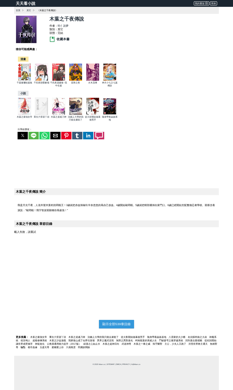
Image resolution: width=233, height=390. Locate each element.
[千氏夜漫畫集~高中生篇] (58, 80)
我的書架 (200, 3)
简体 (213, 3)
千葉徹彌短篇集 (24, 82)
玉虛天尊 (45, 347)
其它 (29, 10)
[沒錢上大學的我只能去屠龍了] (75, 114)
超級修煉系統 (40, 340)
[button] (23, 135)
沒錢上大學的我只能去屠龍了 (103, 337)
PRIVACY (126, 364)
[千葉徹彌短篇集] (24, 80)
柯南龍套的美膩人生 (146, 340)
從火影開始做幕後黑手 (133, 337)
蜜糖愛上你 (58, 347)
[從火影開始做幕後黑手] (92, 114)
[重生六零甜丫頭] (41, 114)
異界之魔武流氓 (105, 340)
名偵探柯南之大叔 (198, 337)
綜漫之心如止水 (92, 343)
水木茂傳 (92, 82)
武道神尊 (127, 343)
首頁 (18, 10)
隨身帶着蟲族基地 (157, 337)
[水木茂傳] (92, 80)
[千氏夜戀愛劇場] (41, 80)
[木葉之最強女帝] (24, 114)
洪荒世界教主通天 (198, 343)
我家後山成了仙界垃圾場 (81, 340)
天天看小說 (25, 3)
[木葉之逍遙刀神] (58, 114)
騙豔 (23, 347)
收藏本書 (63, 39)
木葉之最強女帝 (24, 117)
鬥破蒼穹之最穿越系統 (171, 340)
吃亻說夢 (63, 25)
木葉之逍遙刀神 (58, 117)
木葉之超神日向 (111, 343)
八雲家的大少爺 (177, 337)
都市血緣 (33, 347)
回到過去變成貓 (194, 340)
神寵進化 (40, 343)
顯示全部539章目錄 (116, 324)
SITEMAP (110, 364)
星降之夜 (75, 82)
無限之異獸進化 (125, 340)
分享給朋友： (25, 129)
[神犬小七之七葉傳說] (109, 80)
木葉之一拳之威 (142, 343)
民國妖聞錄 (84, 347)
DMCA (118, 364)
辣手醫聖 (158, 343)
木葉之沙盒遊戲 (58, 340)
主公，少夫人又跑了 (176, 343)
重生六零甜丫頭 (41, 117)
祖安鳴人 (26, 340)
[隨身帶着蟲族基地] (109, 114)
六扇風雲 (71, 347)
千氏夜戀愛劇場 (41, 82)
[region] (116, 163)
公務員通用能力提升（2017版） (64, 343)
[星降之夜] (75, 80)
